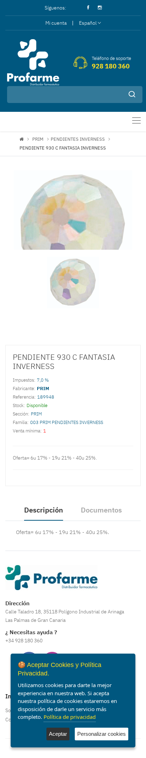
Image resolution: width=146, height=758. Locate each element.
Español (88, 23)
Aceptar (58, 734)
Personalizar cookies (101, 734)
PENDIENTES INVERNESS (78, 139)
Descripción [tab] (43, 510)
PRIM (38, 139)
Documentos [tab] (101, 510)
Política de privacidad (70, 716)
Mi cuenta (56, 23)
